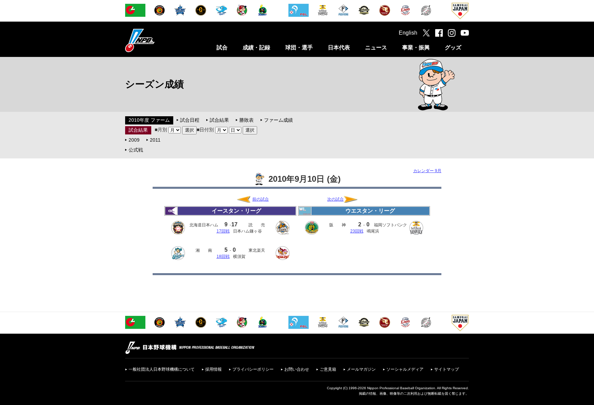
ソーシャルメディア (405, 369)
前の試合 (260, 199)
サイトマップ (446, 369)
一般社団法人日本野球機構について (162, 369)
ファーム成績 (278, 120)
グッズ (453, 47)
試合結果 (219, 120)
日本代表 (339, 47)
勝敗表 (246, 120)
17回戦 (223, 231)
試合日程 (189, 120)
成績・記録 (256, 47)
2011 (155, 140)
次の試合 (335, 199)
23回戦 (356, 231)
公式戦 (136, 150)
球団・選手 (299, 47)
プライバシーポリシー (253, 369)
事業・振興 (416, 47)
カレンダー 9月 (427, 170)
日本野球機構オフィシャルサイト (157, 40)
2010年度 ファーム (149, 120)
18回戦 (223, 256)
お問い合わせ (296, 369)
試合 (222, 47)
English (408, 33)
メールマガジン (361, 369)
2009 (134, 140)
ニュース (376, 47)
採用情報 (213, 369)
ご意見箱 (328, 369)
